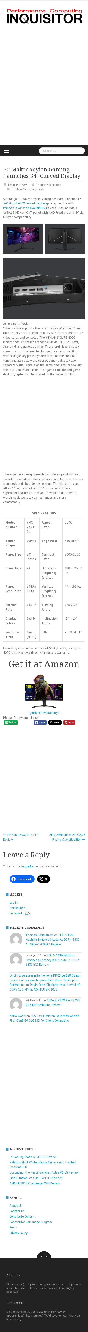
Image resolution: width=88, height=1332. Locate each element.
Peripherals (37, 189)
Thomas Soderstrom (48, 185)
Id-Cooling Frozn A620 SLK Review (33, 1157)
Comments (20, 913)
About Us (16, 1206)
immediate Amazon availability (24, 208)
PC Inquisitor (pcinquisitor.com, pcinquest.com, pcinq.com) (42, 1284)
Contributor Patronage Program (31, 1222)
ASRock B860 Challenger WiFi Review (35, 1183)
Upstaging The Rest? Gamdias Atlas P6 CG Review (44, 1172)
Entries (17, 908)
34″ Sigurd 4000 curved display (24, 203)
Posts (13, 1227)
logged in (27, 866)
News (26, 189)
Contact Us (17, 1211)
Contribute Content (23, 1216)
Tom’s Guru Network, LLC (45, 1288)
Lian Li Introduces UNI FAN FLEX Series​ (36, 1178)
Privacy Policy (19, 1233)
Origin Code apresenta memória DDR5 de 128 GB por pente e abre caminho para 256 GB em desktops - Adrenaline (45, 980)
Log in (14, 902)
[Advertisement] (44, 84)
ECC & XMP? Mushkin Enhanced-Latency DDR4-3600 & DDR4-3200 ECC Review (52, 939)
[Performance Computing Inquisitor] (44, 16)
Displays (17, 189)
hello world (18, 1016)
